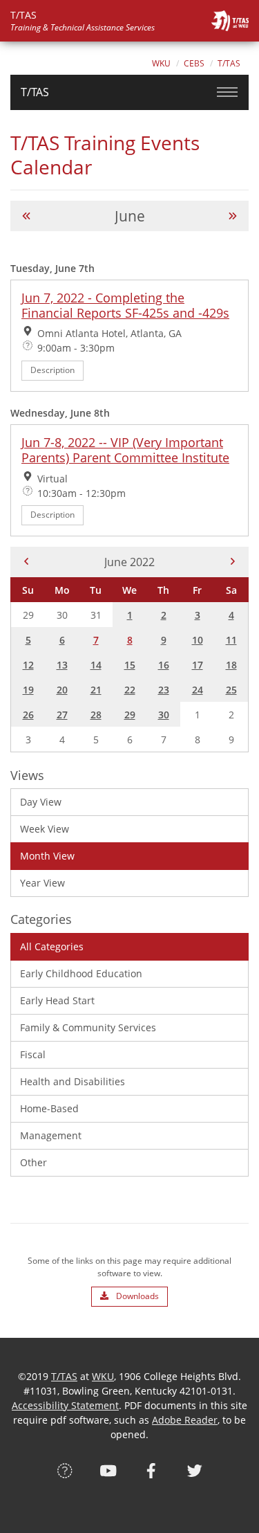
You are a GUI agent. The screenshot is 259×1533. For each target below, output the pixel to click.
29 (129, 714)
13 (62, 664)
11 (231, 639)
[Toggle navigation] (227, 92)
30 (163, 714)
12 (28, 664)
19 (28, 689)
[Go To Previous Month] (26, 216)
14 (96, 664)
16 (163, 664)
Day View (40, 801)
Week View (44, 828)
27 (62, 714)
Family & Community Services (88, 1027)
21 (96, 689)
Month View (47, 855)
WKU (161, 63)
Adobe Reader (185, 1419)
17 (197, 664)
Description (52, 370)
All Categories (52, 946)
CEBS (194, 63)
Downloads (136, 1296)
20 (62, 689)
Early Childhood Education (81, 973)
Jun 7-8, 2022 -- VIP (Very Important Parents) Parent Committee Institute (125, 450)
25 (231, 689)
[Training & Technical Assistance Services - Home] (230, 20)
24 (197, 689)
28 (96, 714)
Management (50, 1135)
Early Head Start (57, 1000)
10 (197, 639)
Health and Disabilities (72, 1081)
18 (231, 664)
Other (33, 1162)
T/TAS (229, 63)
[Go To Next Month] (233, 216)
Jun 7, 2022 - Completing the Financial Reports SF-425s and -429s (125, 305)
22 (129, 689)
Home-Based (49, 1108)
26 (28, 714)
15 (129, 664)
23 (163, 689)
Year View (42, 882)
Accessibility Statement (65, 1405)
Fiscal (33, 1054)
